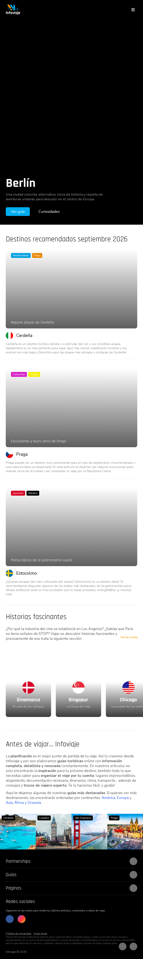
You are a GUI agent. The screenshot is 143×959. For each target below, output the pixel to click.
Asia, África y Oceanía (23, 802)
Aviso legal (40, 933)
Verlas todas (129, 637)
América (108, 797)
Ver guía (18, 211)
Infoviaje (11, 952)
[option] (71, 122)
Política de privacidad (18, 933)
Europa (123, 797)
